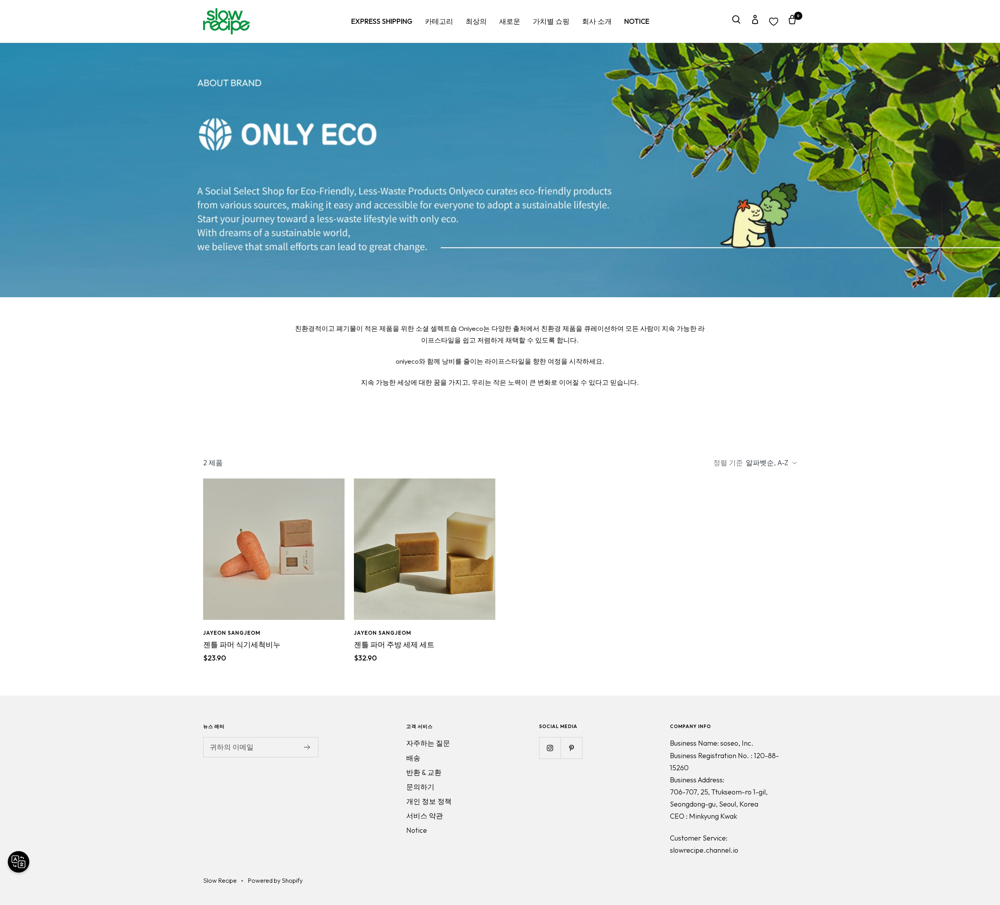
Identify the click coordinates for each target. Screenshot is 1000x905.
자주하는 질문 (428, 743)
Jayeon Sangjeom (232, 633)
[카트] (792, 21)
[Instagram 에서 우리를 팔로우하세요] (550, 748)
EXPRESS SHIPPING (381, 21)
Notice (416, 830)
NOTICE (636, 21)
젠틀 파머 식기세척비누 (241, 644)
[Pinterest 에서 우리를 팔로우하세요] (571, 748)
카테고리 (439, 21)
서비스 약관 (424, 815)
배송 (413, 757)
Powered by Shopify (275, 880)
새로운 (509, 21)
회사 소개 (597, 21)
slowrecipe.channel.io (704, 850)
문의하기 (420, 786)
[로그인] (755, 21)
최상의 (476, 21)
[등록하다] (307, 747)
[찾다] (736, 21)
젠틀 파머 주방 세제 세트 (394, 644)
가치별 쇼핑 (551, 21)
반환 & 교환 (423, 772)
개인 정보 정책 (429, 801)
